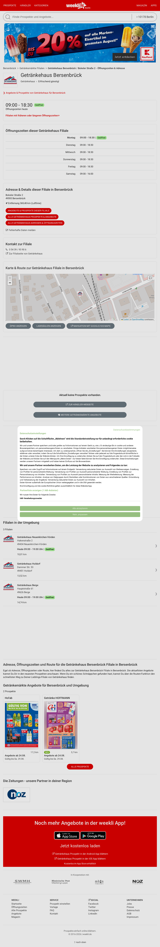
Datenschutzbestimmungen (126, 429)
